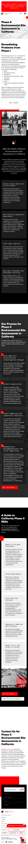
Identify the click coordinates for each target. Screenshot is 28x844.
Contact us (17, 763)
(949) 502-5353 (5, 832)
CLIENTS (3, 819)
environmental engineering (9, 529)
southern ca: (4, 829)
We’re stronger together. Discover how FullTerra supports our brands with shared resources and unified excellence (14, 6)
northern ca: (4, 835)
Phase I (15, 56)
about (2, 821)
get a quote (4, 823)
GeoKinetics (6, 749)
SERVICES (3, 817)
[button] (25, 13)
